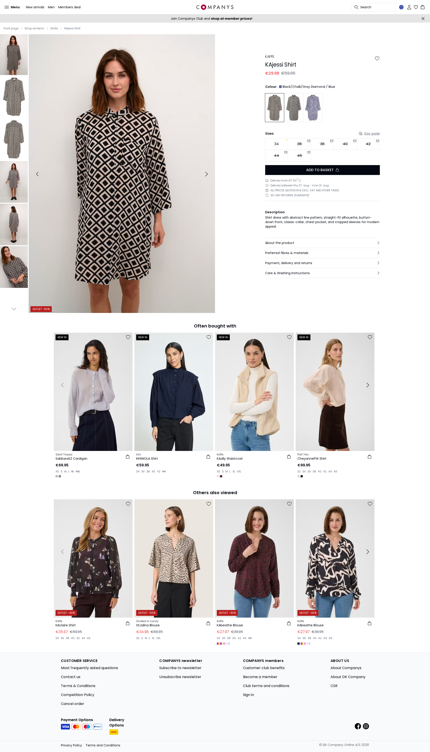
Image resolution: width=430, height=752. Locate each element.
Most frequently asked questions (89, 667)
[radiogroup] (322, 150)
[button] (322, 243)
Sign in (248, 694)
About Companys (346, 667)
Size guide (372, 133)
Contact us (70, 676)
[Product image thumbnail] (14, 54)
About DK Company (348, 676)
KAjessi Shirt (72, 28)
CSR (334, 685)
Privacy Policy (71, 745)
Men (51, 7)
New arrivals (35, 7)
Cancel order (72, 703)
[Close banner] (423, 18)
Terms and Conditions (103, 745)
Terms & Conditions (78, 685)
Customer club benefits (264, 667)
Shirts (54, 28)
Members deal (69, 7)
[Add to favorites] (377, 58)
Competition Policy (77, 694)
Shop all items (34, 28)
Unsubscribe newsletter (180, 676)
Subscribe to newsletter (180, 667)
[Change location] (401, 7)
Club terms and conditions (266, 685)
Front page (11, 28)
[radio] (276, 144)
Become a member (260, 676)
